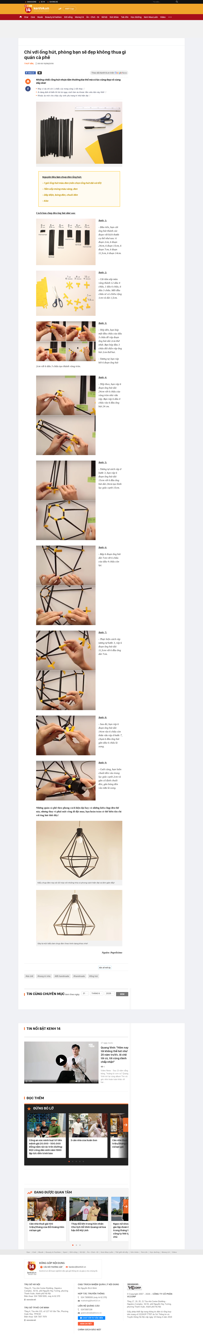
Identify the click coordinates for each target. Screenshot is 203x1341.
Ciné (33, 17)
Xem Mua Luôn (151, 17)
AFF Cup (70, 8)
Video (163, 17)
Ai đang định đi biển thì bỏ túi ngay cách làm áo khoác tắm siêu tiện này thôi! (71, 92)
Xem (122, 994)
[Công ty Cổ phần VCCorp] (134, 1286)
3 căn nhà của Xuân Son (84, 1140)
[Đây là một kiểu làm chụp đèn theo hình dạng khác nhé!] (79, 915)
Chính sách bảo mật (89, 1329)
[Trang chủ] (28, 81)
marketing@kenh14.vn (90, 1301)
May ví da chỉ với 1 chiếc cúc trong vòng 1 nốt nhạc (60, 89)
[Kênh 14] (31, 1268)
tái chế (30, 976)
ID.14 (43, 2)
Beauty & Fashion (53, 17)
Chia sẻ (31, 73)
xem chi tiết (86, 1324)
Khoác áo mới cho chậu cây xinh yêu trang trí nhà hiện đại (63, 96)
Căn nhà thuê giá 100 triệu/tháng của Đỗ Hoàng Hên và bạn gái (46, 1227)
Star (26, 17)
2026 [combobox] (108, 993)
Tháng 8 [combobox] (95, 993)
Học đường (136, 17)
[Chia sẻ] (28, 88)
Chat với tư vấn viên (93, 1318)
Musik (40, 17)
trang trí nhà (44, 976)
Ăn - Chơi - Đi (92, 17)
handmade (80, 976)
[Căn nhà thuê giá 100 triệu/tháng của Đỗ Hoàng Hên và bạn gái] (46, 1209)
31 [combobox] (84, 993)
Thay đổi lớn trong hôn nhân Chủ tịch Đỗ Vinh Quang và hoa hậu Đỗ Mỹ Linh (88, 1227)
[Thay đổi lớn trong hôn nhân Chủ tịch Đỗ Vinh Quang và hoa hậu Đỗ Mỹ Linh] (88, 1209)
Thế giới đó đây (121, 1252)
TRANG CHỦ (21, 17)
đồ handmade (62, 976)
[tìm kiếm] (177, 2)
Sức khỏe (114, 17)
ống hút (94, 976)
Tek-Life (144, 1252)
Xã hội (104, 17)
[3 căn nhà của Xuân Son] (88, 1125)
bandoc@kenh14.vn (77, 1267)
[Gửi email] (39, 72)
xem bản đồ (31, 1300)
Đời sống (68, 17)
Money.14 (79, 17)
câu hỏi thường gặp (53, 1267)
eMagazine (31, 2)
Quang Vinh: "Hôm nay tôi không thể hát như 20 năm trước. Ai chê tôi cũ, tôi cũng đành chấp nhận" (114, 1054)
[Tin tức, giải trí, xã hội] (39, 9)
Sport (65, 1252)
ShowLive (53, 2)
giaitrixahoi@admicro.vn (91, 1313)
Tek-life (124, 17)
